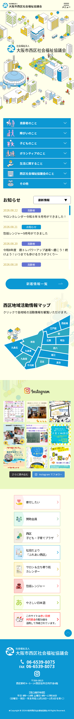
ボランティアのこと (32, 153)
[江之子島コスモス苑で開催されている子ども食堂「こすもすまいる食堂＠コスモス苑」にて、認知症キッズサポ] (37, 411)
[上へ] (68, 633)
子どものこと (28, 143)
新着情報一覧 (37, 283)
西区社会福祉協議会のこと (37, 173)
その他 (24, 183)
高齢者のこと (28, 123)
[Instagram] (37, 673)
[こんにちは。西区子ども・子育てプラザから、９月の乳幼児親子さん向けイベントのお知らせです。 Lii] (60, 411)
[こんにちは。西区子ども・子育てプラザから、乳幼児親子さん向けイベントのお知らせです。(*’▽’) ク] (60, 457)
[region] (37, 237)
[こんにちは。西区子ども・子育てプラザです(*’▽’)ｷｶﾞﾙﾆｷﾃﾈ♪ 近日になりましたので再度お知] (60, 434)
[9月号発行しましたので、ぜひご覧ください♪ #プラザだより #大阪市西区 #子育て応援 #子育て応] (14, 411)
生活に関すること (31, 163)
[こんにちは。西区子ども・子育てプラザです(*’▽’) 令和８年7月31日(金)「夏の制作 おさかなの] (14, 457)
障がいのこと (28, 133)
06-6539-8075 (41, 662)
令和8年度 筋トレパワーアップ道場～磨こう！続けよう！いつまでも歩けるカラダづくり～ (35, 252)
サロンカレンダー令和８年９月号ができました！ (34, 216)
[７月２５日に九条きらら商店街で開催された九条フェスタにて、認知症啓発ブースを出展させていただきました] (14, 434)
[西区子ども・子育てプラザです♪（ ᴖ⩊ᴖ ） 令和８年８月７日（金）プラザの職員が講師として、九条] (37, 434)
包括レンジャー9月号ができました (25, 233)
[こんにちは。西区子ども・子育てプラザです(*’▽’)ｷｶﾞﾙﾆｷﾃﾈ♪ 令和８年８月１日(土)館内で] (37, 457)
